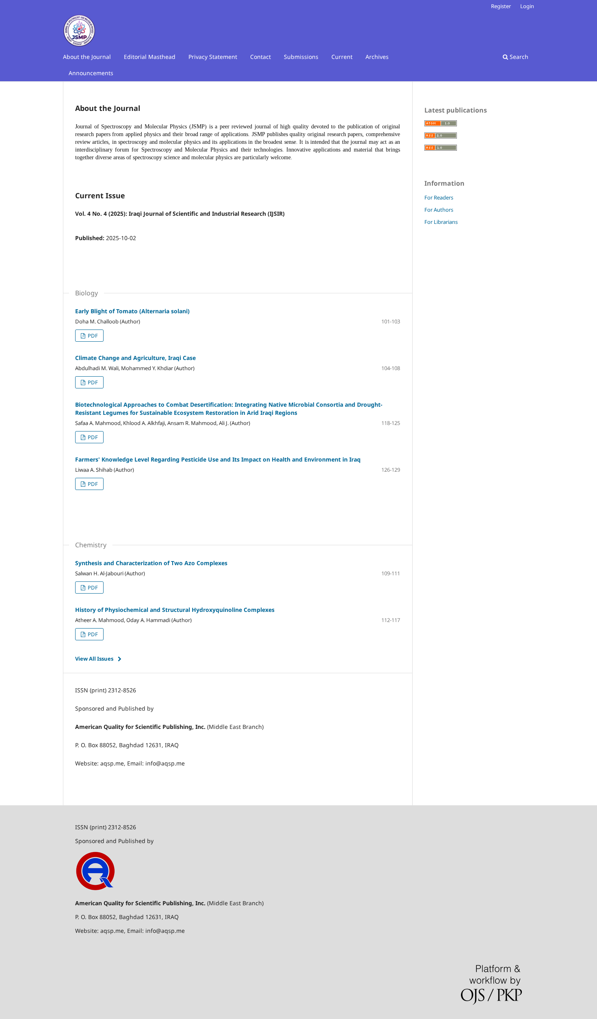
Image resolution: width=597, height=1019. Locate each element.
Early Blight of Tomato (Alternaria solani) (132, 311)
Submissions (301, 57)
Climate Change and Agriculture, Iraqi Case (135, 358)
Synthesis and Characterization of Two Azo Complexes (151, 563)
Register (501, 6)
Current (342, 57)
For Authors (438, 209)
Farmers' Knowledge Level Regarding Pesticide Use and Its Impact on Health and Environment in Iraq (218, 459)
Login (527, 6)
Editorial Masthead (149, 57)
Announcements (91, 73)
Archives (377, 57)
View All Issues (94, 658)
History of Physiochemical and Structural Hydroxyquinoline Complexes (175, 610)
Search (518, 57)
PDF (92, 335)
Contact (260, 57)
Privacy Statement (212, 57)
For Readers (438, 197)
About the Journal (87, 57)
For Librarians (441, 221)
